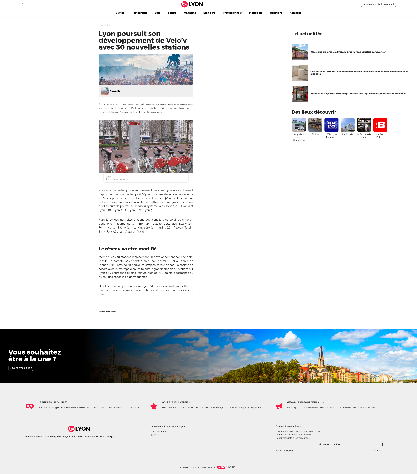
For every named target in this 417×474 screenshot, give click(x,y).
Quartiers (276, 12)
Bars (158, 12)
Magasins (190, 12)
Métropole (255, 12)
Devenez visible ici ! (21, 367)
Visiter (120, 12)
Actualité (295, 12)
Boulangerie (159, 431)
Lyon (195, 4)
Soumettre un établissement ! (378, 4)
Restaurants (139, 12)
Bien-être (209, 12)
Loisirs (172, 12)
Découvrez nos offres (329, 444)
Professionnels (232, 12)
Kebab (154, 435)
